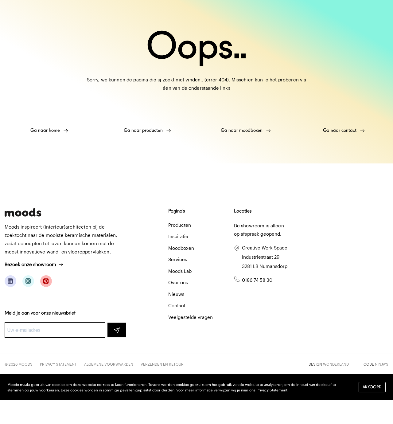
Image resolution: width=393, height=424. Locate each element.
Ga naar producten (144, 130)
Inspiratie (178, 236)
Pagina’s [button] (176, 211)
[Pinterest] (46, 281)
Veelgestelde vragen (190, 317)
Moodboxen (181, 248)
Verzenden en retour (162, 364)
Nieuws (176, 294)
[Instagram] (28, 281)
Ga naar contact (340, 130)
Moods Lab (180, 271)
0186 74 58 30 (257, 280)
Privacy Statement (58, 364)
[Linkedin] (10, 281)
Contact (176, 305)
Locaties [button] (242, 211)
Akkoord (372, 387)
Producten (179, 225)
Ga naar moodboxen (242, 130)
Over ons (178, 282)
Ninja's (381, 364)
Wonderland (336, 364)
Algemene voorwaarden (108, 364)
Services (177, 259)
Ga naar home (45, 130)
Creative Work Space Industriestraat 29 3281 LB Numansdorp (264, 257)
